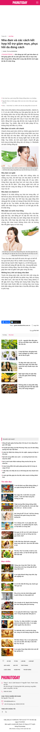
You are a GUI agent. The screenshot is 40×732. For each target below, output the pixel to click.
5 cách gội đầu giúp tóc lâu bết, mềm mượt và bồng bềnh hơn (20, 476)
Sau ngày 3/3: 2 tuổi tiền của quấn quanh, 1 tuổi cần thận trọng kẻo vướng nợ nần (24, 496)
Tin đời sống (27, 669)
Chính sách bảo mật (26, 728)
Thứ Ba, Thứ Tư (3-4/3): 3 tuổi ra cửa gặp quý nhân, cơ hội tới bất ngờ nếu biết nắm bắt (25, 552)
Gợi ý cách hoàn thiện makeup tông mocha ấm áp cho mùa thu (19, 462)
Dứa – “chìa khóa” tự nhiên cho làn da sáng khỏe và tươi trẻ (19, 105)
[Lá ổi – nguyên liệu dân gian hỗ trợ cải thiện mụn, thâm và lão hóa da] (9, 344)
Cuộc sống (7, 669)
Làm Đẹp (11, 36)
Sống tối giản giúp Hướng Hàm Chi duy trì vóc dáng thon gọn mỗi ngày (20, 444)
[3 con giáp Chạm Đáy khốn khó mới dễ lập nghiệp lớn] (7, 652)
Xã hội (9, 661)
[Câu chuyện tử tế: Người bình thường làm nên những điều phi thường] (7, 606)
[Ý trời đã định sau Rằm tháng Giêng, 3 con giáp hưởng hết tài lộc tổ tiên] (7, 488)
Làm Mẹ (23, 661)
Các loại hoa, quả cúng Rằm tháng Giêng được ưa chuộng (19, 98)
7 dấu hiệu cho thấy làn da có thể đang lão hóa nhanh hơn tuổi (20, 471)
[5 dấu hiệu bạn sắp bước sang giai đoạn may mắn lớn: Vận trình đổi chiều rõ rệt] (7, 544)
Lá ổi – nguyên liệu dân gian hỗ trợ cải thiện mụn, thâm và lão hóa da (28, 342)
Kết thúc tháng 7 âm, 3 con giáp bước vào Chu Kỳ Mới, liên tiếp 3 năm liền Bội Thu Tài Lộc (26, 641)
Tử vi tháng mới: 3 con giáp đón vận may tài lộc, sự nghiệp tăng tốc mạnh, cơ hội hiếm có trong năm (26, 524)
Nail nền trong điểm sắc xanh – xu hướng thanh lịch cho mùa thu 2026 (19, 457)
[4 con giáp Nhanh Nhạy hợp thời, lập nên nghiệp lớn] (7, 578)
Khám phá (17, 669)
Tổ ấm (16, 661)
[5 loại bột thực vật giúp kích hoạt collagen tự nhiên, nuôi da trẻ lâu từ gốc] (9, 355)
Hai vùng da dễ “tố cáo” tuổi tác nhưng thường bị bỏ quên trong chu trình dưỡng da (26, 515)
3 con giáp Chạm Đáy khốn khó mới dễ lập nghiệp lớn (26, 650)
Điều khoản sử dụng (14, 728)
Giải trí (15, 665)
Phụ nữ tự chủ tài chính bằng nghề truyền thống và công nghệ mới (25, 594)
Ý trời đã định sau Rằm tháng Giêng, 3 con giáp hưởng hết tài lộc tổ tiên (26, 486)
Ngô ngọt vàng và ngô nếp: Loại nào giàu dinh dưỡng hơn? (28, 375)
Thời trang (24, 665)
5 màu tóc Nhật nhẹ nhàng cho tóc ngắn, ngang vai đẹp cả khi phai (20, 453)
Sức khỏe (7, 665)
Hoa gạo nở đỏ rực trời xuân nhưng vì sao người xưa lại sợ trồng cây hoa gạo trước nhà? (26, 534)
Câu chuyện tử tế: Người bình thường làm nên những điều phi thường (26, 603)
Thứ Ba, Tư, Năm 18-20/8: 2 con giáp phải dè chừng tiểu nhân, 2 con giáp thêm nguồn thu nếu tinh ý (25, 623)
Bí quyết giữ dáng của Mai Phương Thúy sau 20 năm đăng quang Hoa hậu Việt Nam (20, 448)
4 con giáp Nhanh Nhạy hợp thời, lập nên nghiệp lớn (25, 575)
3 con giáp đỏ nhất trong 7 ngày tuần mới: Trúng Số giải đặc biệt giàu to (25, 612)
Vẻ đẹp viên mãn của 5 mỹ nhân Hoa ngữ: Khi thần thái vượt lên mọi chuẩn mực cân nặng (28, 365)
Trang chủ (3, 36)
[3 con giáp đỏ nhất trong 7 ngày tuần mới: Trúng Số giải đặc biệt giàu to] (7, 615)
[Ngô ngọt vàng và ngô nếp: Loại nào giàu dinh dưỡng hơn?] (9, 377)
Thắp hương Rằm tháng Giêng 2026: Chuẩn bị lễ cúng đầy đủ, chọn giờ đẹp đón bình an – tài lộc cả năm (26, 506)
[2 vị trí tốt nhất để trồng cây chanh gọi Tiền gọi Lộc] (7, 587)
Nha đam (11, 335)
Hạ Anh (36, 330)
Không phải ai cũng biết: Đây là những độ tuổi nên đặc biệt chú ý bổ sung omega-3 (28, 386)
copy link (36, 325)
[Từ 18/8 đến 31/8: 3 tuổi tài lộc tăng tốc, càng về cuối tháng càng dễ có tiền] (7, 634)
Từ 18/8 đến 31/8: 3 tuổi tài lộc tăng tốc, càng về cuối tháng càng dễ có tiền (26, 631)
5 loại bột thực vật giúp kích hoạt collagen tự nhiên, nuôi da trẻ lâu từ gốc (28, 353)
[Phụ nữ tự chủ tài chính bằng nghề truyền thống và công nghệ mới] (7, 596)
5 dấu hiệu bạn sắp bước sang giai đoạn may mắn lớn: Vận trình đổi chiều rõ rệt (26, 543)
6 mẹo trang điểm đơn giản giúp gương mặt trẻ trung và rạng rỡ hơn (19, 467)
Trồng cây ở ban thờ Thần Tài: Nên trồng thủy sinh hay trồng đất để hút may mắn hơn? (25, 567)
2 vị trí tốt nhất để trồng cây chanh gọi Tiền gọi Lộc (26, 584)
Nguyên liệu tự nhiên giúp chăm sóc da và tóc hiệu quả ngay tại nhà (19, 102)
